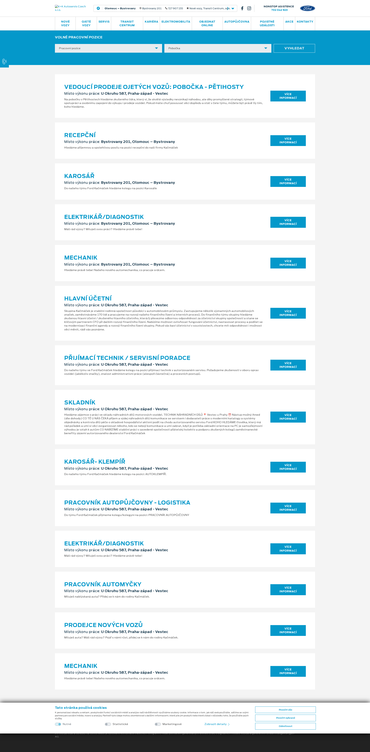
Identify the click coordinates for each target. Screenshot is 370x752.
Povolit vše (285, 709)
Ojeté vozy (86, 23)
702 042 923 (279, 10)
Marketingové (172, 724)
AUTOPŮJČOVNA (236, 22)
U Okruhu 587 (156, 8)
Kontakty (305, 22)
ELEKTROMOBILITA (175, 22)
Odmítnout (285, 726)
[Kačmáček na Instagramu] (250, 8)
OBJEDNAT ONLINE (207, 23)
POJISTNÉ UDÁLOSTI (267, 23)
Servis (103, 22)
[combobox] (108, 48)
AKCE (289, 22)
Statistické (120, 724)
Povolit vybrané (285, 717)
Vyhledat (294, 48)
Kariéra (151, 22)
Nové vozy (65, 23)
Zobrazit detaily (215, 724)
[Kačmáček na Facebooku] (243, 8)
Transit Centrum (127, 23)
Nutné (67, 724)
